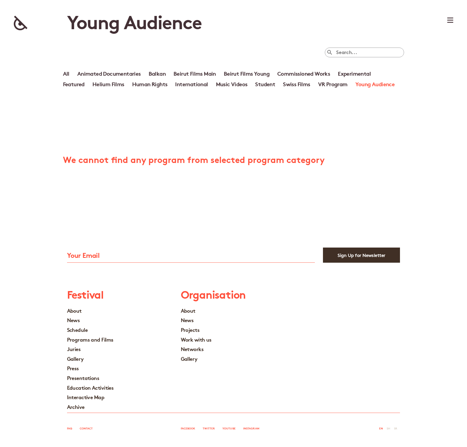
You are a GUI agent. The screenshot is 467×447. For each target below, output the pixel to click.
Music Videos (232, 84)
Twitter (209, 428)
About (74, 310)
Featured (74, 84)
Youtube (229, 428)
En (381, 428)
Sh (388, 428)
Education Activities (90, 387)
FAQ (69, 428)
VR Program (333, 84)
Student (265, 84)
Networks (192, 348)
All (66, 73)
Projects (190, 329)
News (73, 319)
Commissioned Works (303, 73)
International (191, 84)
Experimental (354, 73)
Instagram (251, 428)
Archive (76, 406)
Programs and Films (90, 339)
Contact (86, 428)
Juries (74, 348)
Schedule (77, 329)
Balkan (157, 73)
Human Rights (150, 84)
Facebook (188, 428)
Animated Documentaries (109, 73)
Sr (395, 428)
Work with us (196, 339)
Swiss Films (296, 84)
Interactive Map (86, 397)
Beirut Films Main (195, 73)
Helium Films (108, 84)
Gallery (75, 358)
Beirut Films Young (246, 73)
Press (73, 368)
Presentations (83, 377)
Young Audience (375, 84)
